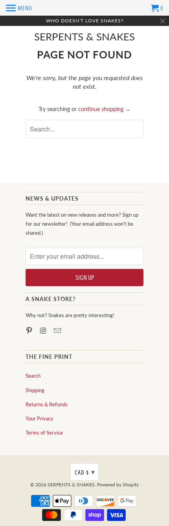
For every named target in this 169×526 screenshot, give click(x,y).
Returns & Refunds (47, 404)
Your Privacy (39, 418)
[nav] (19, 8)
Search (33, 376)
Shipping (35, 390)
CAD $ (85, 472)
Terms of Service (44, 432)
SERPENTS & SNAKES (84, 37)
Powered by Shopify (118, 485)
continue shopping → (104, 109)
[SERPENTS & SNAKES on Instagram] (44, 330)
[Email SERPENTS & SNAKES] (58, 330)
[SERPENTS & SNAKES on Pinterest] (30, 330)
